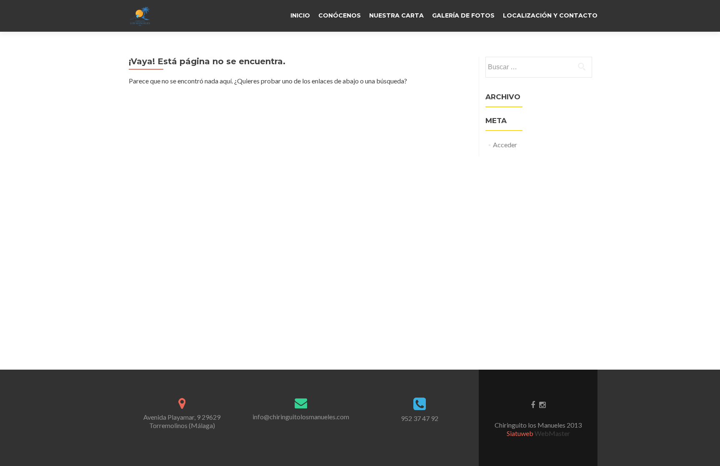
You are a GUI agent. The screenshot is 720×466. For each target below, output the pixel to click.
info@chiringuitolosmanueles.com (300, 417)
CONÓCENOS (339, 15)
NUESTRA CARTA (396, 15)
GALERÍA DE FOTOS (463, 15)
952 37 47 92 (419, 418)
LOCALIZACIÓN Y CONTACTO (550, 15)
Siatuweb (521, 433)
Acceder (505, 145)
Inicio (300, 15)
